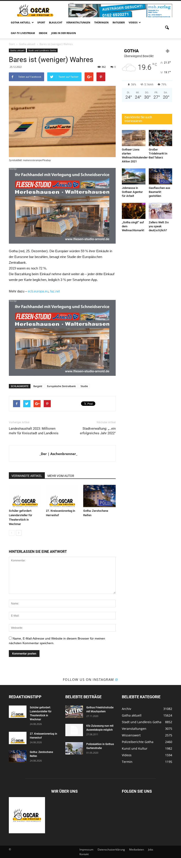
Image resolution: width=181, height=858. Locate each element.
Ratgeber (119, 22)
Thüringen (101, 22)
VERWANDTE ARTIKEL (26, 476)
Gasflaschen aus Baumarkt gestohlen (159, 192)
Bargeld (37, 386)
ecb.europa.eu (38, 291)
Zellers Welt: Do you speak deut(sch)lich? (159, 226)
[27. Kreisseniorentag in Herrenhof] (62, 496)
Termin (127, 762)
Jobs (150, 849)
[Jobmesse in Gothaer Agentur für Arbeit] (133, 176)
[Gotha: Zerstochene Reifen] (99, 496)
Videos (133, 22)
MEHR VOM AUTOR (60, 476)
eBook (43, 33)
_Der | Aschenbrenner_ (58, 454)
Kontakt (84, 854)
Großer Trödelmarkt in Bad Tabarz (158, 153)
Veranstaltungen (78, 22)
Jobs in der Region (63, 33)
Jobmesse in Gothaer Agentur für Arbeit (132, 192)
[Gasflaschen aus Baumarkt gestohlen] (160, 176)
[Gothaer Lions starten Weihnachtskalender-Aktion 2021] (133, 138)
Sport (41, 22)
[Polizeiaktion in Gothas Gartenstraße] (74, 748)
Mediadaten (136, 849)
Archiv (126, 709)
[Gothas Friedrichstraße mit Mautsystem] (74, 712)
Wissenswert (131, 735)
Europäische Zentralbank (61, 386)
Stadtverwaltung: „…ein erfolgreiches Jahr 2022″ (98, 431)
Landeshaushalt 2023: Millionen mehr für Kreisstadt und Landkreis (33, 431)
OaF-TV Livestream (23, 33)
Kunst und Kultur (134, 748)
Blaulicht (55, 22)
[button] (167, 28)
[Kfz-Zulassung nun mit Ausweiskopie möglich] (74, 730)
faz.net (55, 291)
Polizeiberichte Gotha (137, 742)
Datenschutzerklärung (111, 849)
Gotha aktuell (20, 22)
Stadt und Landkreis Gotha (42, 50)
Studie (84, 386)
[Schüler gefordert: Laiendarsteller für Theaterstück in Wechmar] (25, 496)
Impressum (86, 849)
